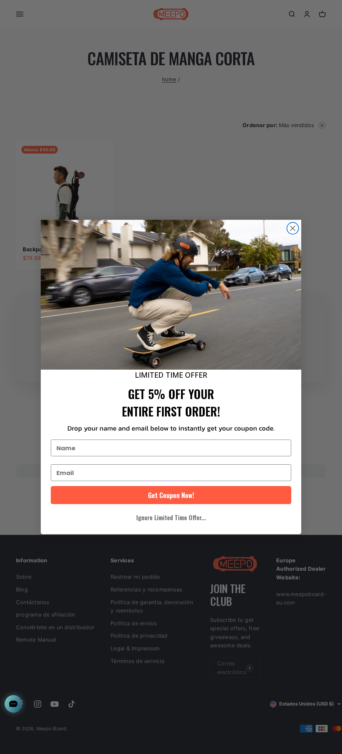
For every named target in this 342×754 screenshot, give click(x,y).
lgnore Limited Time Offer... (171, 517)
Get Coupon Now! (171, 495)
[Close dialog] (293, 228)
